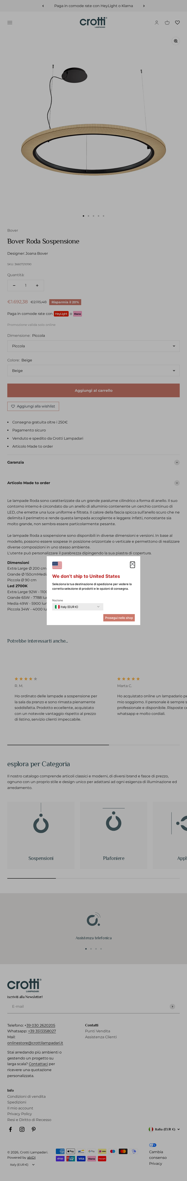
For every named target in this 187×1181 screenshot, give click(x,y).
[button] (132, 565)
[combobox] (66, 607)
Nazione (57, 600)
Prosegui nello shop (119, 618)
